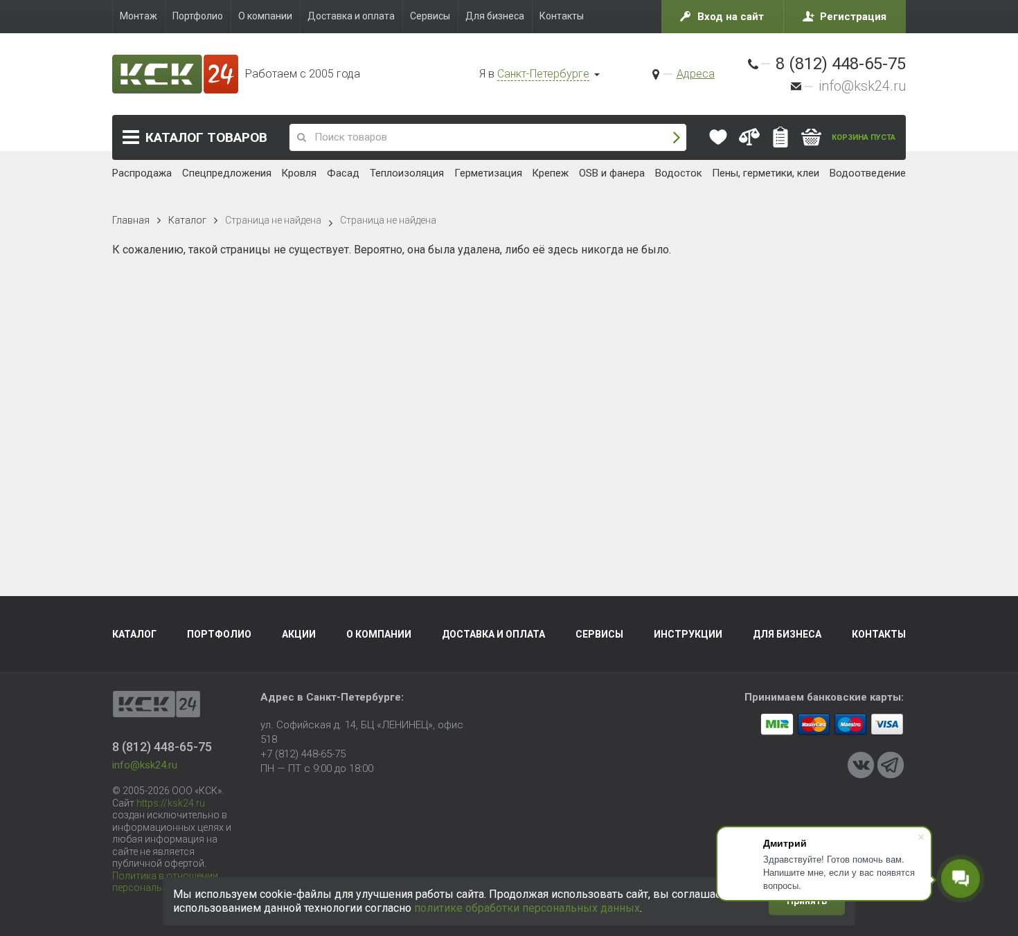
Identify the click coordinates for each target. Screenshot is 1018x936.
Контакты (879, 634)
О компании (378, 634)
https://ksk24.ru (170, 803)
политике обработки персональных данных (527, 908)
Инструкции (688, 634)
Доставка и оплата (493, 634)
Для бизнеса (787, 634)
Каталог (206, 137)
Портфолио (219, 634)
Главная (131, 220)
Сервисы (599, 634)
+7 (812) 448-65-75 (303, 754)
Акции (299, 634)
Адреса (696, 73)
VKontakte (861, 765)
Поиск (676, 137)
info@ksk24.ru (862, 86)
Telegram (890, 765)
